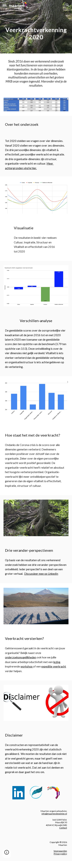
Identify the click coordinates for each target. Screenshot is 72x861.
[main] (36, 32)
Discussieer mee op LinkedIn (41, 573)
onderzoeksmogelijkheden (20, 657)
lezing (56, 662)
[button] (4, 5)
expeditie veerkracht (53, 666)
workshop (26, 666)
